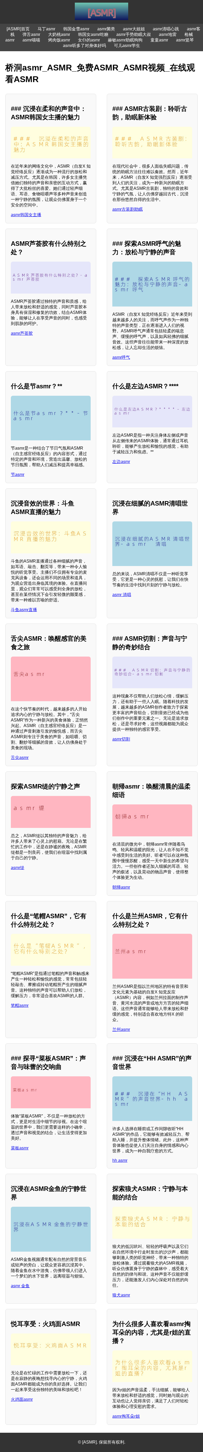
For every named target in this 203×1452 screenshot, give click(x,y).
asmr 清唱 (121, 594)
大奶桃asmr (59, 34)
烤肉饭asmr (59, 40)
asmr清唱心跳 (166, 29)
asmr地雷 (168, 34)
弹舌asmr (31, 34)
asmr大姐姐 (134, 29)
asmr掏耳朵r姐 (126, 1416)
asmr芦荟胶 (22, 333)
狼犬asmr (121, 1295)
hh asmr (119, 1160)
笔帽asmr (20, 1005)
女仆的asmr (89, 40)
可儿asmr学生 (127, 45)
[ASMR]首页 (18, 29)
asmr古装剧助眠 (127, 209)
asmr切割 (121, 739)
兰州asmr (121, 1029)
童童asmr (159, 40)
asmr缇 (17, 867)
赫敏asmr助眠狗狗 (125, 40)
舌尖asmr (20, 757)
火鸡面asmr (22, 1399)
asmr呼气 (121, 357)
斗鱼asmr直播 (24, 609)
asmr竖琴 (185, 40)
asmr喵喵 (31, 40)
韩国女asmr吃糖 (93, 34)
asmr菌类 (106, 29)
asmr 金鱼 (20, 1286)
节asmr (17, 474)
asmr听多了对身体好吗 (84, 45)
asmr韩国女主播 (26, 215)
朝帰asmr (121, 887)
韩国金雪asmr (76, 29)
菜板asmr (20, 1148)
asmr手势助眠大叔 (133, 34)
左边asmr (121, 461)
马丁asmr (46, 29)
